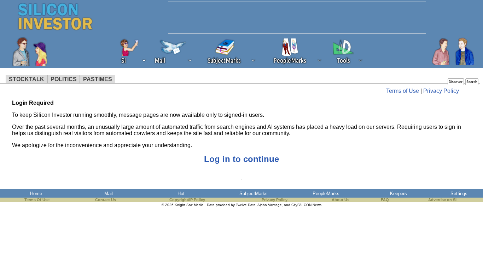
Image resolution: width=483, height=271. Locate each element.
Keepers (398, 193)
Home (36, 193)
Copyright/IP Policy (187, 200)
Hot (181, 193)
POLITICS (64, 79)
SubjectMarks (253, 193)
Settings (458, 193)
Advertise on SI (442, 200)
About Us (340, 200)
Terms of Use (402, 91)
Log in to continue (241, 159)
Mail (108, 193)
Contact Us (105, 200)
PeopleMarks (326, 193)
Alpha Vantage (269, 205)
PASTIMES (97, 79)
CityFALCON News (306, 205)
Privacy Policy (441, 91)
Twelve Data (246, 205)
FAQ (385, 200)
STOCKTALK (26, 79)
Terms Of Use (37, 200)
